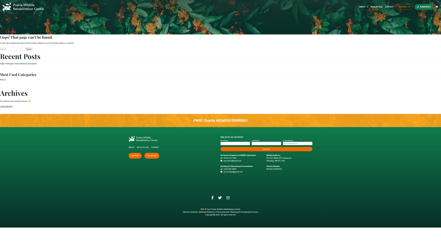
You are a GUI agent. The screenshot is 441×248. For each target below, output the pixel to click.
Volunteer (152, 156)
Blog (2, 80)
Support (402, 7)
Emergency (425, 7)
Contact (389, 7)
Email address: (288, 140)
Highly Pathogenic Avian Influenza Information (18, 64)
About (362, 7)
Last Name (256, 140)
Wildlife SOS (376, 7)
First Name (224, 140)
